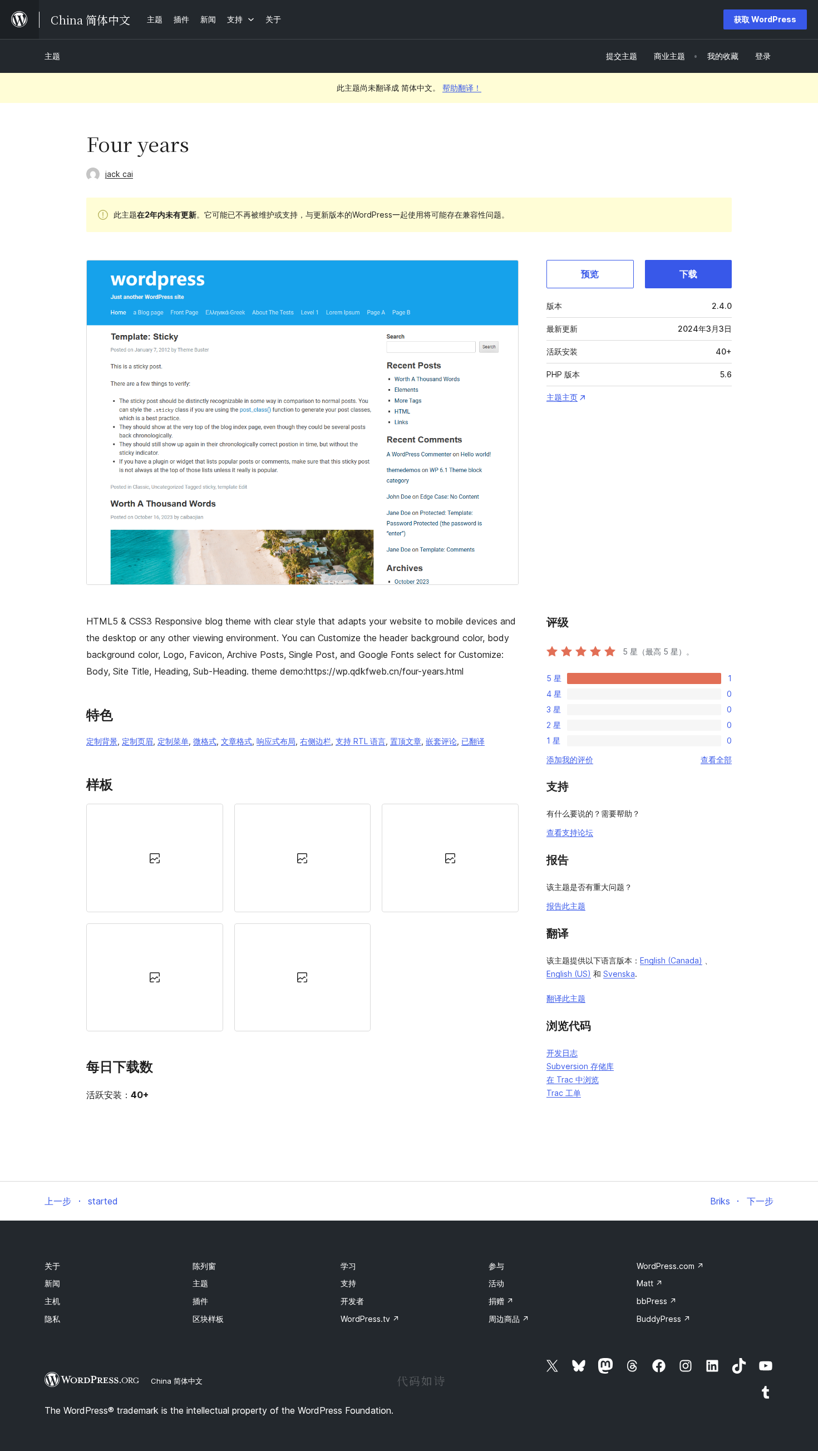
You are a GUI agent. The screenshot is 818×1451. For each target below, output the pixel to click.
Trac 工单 (563, 1093)
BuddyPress (664, 1319)
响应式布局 (276, 741)
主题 (52, 56)
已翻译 (473, 741)
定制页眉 (137, 741)
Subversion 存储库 (580, 1066)
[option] (154, 858)
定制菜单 (173, 741)
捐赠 (501, 1301)
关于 (52, 1266)
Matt (650, 1283)
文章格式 (236, 741)
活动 (496, 1283)
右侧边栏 (315, 741)
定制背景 (101, 741)
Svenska (619, 973)
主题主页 (562, 397)
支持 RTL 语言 (361, 741)
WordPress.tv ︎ (370, 1319)
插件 (200, 1301)
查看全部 (716, 759)
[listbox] (302, 917)
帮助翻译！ (461, 87)
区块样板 (208, 1319)
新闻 (52, 1283)
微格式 (204, 741)
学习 (348, 1266)
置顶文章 (405, 741)
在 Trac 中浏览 (572, 1079)
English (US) (568, 973)
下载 (688, 273)
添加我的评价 (569, 759)
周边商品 (509, 1319)
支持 (348, 1283)
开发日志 (562, 1052)
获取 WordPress (765, 19)
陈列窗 (204, 1266)
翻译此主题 (565, 998)
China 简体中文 (177, 1380)
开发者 (352, 1301)
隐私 (52, 1319)
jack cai (119, 174)
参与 (496, 1266)
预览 (590, 273)
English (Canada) (671, 960)
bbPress (657, 1301)
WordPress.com (670, 1266)
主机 (52, 1301)
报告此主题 (565, 906)
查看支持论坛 (569, 832)
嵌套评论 (441, 741)
